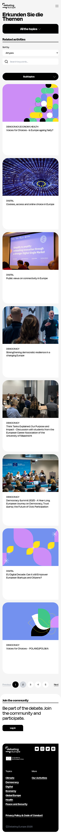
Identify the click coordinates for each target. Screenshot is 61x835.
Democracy (12, 782)
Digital (9, 786)
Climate (10, 778)
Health (9, 799)
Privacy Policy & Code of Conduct (24, 815)
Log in (13, 728)
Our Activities (39, 778)
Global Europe (13, 795)
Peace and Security (16, 804)
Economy (11, 791)
